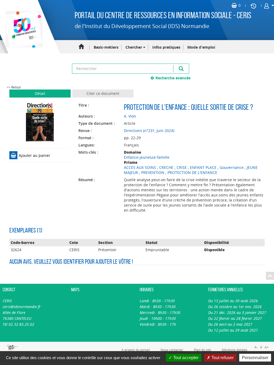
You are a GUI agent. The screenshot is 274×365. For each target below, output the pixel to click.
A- (256, 347)
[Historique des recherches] (253, 6)
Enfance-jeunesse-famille (146, 157)
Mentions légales (234, 350)
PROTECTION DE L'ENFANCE (192, 172)
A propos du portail (135, 350)
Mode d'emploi (201, 47)
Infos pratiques (166, 47)
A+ (267, 347)
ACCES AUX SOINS (140, 167)
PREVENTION (152, 172)
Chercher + (135, 47)
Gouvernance (231, 167)
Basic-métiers (106, 47)
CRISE (182, 167)
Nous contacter (172, 350)
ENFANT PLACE (203, 167)
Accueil (81, 47)
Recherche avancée (173, 77)
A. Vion (130, 116)
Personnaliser (255, 357)
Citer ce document (102, 93)
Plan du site (202, 350)
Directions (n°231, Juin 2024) (149, 130)
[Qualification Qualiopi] (22, 345)
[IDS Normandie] (6, 348)
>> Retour (14, 87)
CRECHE (166, 167)
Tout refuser (222, 357)
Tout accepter (185, 357)
